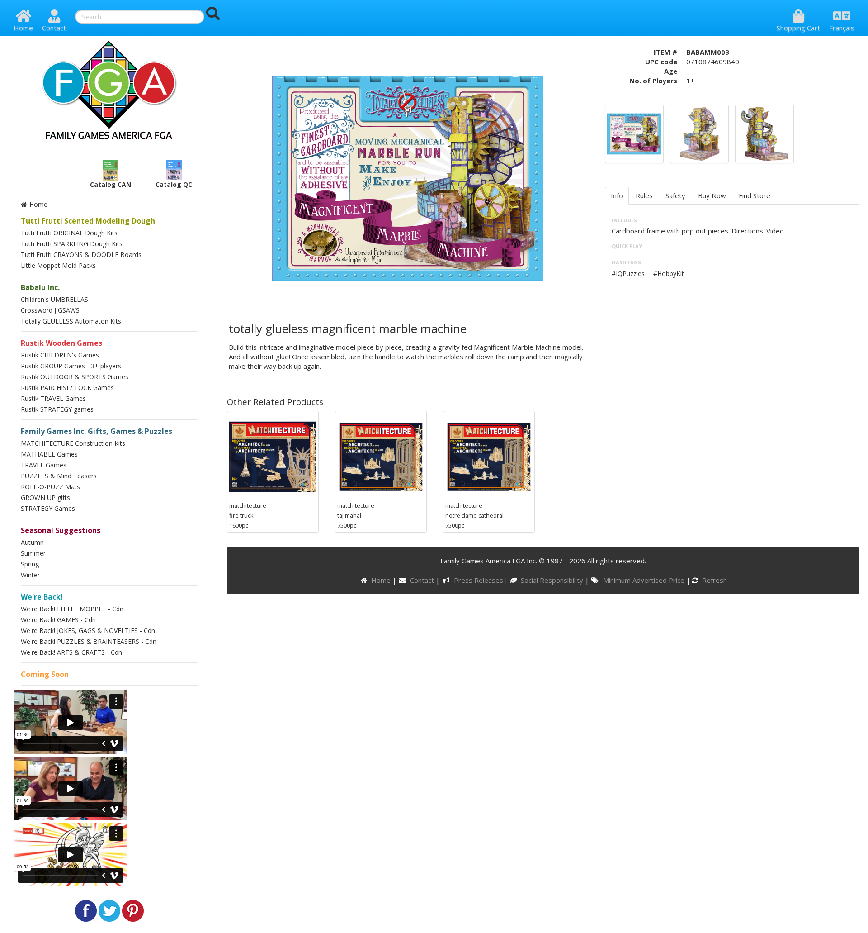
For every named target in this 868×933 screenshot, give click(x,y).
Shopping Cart (798, 27)
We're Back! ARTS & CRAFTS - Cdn (71, 652)
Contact (54, 27)
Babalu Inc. (40, 287)
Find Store (754, 195)
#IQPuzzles (628, 273)
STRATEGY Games (48, 508)
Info (617, 195)
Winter (30, 575)
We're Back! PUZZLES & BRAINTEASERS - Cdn (88, 641)
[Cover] (634, 133)
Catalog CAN (110, 184)
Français (841, 27)
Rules (644, 195)
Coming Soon (45, 674)
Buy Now (712, 195)
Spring (30, 564)
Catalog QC (174, 184)
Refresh (713, 580)
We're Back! (42, 597)
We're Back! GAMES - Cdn (58, 619)
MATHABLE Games (49, 454)
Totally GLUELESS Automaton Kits (71, 321)
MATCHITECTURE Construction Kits (73, 443)
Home (23, 27)
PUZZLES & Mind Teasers (59, 475)
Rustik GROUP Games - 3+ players (71, 366)
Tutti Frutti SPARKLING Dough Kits (72, 243)
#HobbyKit (668, 273)
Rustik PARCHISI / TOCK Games (67, 387)
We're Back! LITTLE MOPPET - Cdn (72, 609)
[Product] (699, 133)
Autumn (32, 542)
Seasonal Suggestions (60, 530)
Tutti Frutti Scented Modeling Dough (88, 221)
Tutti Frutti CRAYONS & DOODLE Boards (81, 254)
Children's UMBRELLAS (54, 299)
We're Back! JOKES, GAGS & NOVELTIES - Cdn (88, 630)
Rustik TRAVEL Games (53, 398)
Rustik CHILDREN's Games (60, 355)
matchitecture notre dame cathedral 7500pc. (474, 515)
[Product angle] (764, 133)
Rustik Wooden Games (61, 343)
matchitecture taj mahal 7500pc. (355, 515)
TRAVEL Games (43, 465)
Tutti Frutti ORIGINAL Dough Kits (69, 232)
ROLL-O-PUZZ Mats (50, 486)
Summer (33, 553)
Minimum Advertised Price (644, 580)
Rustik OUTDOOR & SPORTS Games (74, 376)
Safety (675, 195)
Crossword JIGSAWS (50, 310)
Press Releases (478, 580)
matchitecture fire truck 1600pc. (247, 515)
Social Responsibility (553, 580)
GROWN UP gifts (45, 497)
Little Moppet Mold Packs (58, 265)
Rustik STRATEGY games (57, 409)
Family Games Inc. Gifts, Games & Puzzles (96, 431)
